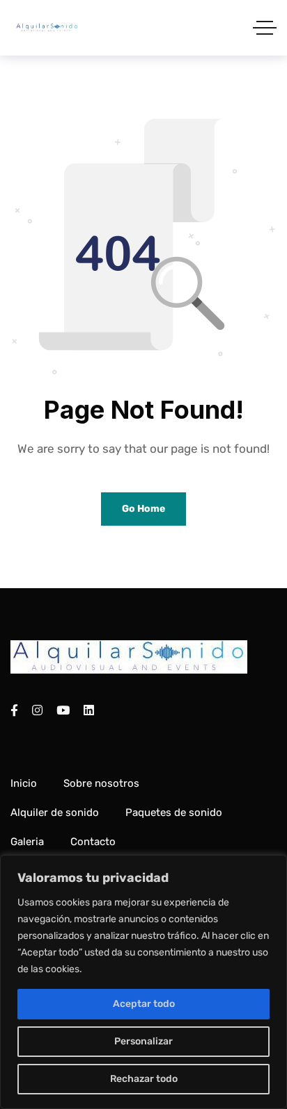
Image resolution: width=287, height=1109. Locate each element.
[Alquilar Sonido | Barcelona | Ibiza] (47, 28)
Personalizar (143, 1041)
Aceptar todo (144, 1004)
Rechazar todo (144, 1079)
